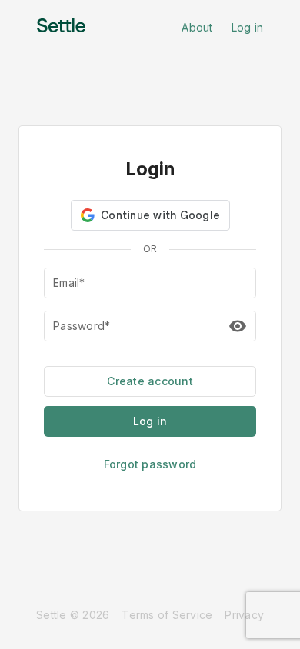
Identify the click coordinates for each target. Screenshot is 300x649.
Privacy (244, 614)
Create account (150, 381)
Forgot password (150, 464)
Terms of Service (167, 614)
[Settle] (61, 27)
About (197, 27)
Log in (248, 27)
